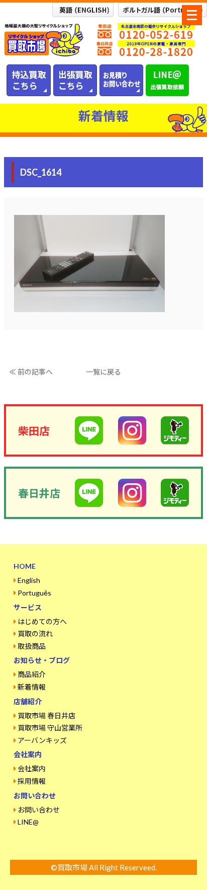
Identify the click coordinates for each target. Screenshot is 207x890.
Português (34, 592)
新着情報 (32, 687)
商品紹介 (32, 674)
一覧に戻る (103, 371)
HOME (25, 566)
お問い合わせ (39, 809)
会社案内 (32, 768)
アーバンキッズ (42, 740)
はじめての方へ (42, 621)
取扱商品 (32, 646)
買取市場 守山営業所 (50, 727)
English (29, 580)
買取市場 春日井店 (46, 715)
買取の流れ (35, 633)
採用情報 (32, 781)
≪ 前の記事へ (31, 371)
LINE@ (28, 822)
